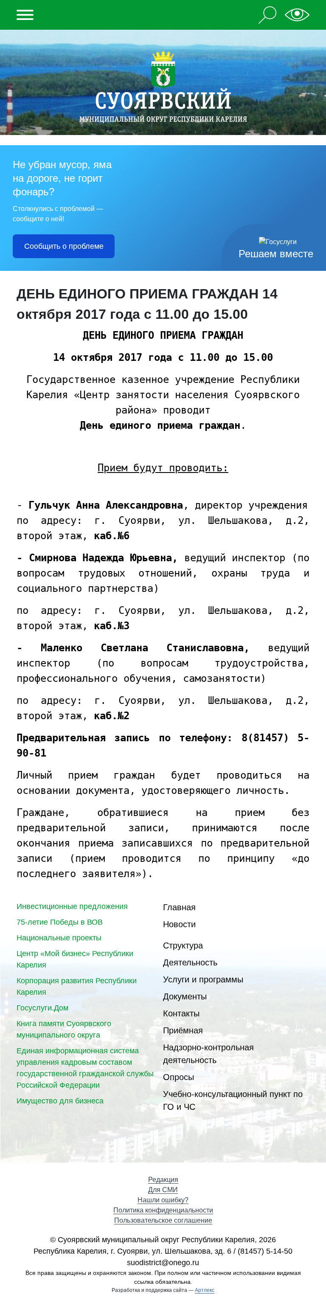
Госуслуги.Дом (42, 1008)
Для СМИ (163, 1189)
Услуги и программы (203, 979)
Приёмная (183, 1030)
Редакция (163, 1179)
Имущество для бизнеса (60, 1101)
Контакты (181, 1013)
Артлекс (204, 1290)
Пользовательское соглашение (163, 1220)
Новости (179, 924)
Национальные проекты (59, 938)
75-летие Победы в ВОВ (60, 922)
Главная (179, 907)
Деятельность (190, 962)
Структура (183, 945)
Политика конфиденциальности (163, 1210)
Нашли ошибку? (163, 1200)
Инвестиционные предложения (72, 906)
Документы (185, 996)
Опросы (178, 1077)
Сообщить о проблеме (64, 246)
